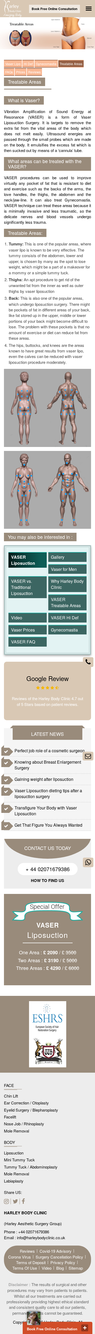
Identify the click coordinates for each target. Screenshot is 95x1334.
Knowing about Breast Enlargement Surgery (48, 765)
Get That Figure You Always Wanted (48, 825)
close (84, 1327)
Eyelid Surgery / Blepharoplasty (31, 1110)
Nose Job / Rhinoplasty (24, 1123)
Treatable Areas (71, 63)
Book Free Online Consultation (54, 8)
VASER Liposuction (23, 560)
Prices (20, 72)
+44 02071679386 (33, 1231)
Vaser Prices (23, 630)
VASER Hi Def (64, 618)
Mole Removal (16, 1131)
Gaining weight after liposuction (44, 779)
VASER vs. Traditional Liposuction (22, 587)
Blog (60, 1268)
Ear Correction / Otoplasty (26, 1102)
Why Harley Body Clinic (67, 584)
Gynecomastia (46, 63)
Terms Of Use (24, 1268)
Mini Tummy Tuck (19, 1159)
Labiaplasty (13, 1181)
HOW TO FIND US (47, 880)
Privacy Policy (62, 1262)
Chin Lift (11, 1096)
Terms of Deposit (31, 1262)
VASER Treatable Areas (66, 602)
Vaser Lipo (13, 63)
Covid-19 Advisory (56, 1251)
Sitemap (76, 1268)
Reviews (34, 72)
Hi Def (28, 63)
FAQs (9, 72)
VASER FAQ (23, 642)
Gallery (57, 557)
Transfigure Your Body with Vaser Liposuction (46, 811)
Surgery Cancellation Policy (59, 1257)
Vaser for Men (64, 569)
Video (16, 618)
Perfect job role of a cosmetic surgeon (50, 750)
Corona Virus (19, 1257)
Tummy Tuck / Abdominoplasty (31, 1167)
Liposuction (13, 1153)
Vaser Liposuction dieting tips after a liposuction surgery (48, 793)
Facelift (10, 1117)
